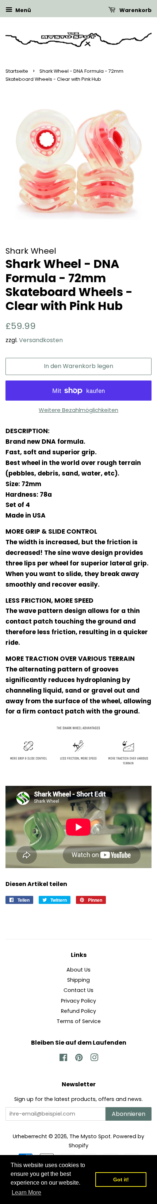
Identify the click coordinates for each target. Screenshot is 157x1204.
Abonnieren (128, 1114)
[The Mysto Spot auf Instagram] (94, 1059)
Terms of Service (79, 1021)
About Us (78, 969)
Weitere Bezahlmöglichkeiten (78, 410)
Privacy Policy (78, 1000)
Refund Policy (78, 1011)
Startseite (16, 71)
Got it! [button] (121, 1179)
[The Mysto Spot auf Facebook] (63, 1059)
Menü (22, 10)
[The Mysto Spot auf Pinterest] (79, 1059)
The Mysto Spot (90, 1136)
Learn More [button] (26, 1192)
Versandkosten (41, 340)
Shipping (78, 980)
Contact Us (78, 990)
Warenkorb (135, 10)
